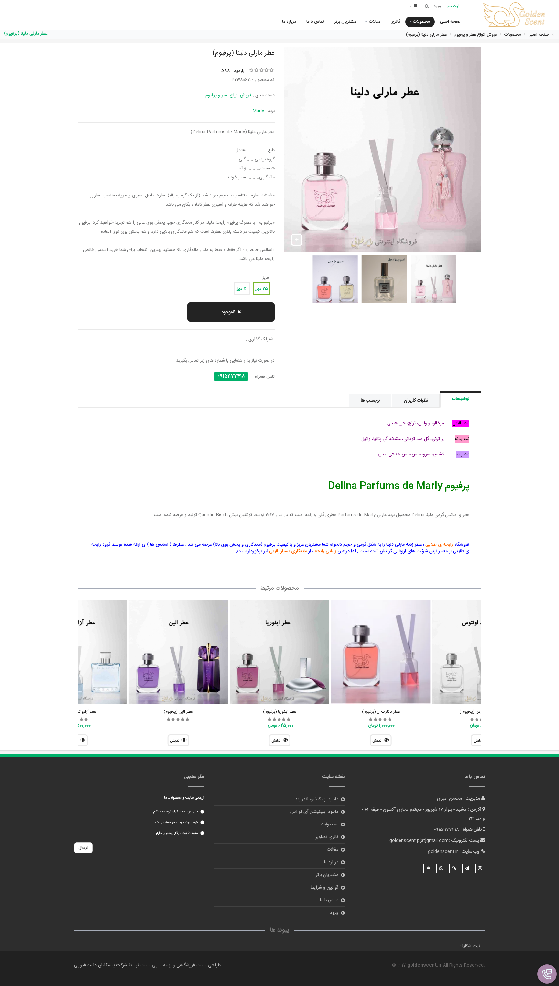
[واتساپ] (441, 868)
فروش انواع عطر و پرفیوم (228, 95)
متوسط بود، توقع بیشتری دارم (177, 833)
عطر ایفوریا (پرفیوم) (279, 711)
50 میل (242, 289)
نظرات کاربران (416, 401)
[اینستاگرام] (480, 868)
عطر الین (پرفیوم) (178, 711)
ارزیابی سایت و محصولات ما (184, 798)
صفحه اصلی (450, 21)
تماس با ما (315, 21)
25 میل (261, 289)
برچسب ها (370, 401)
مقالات (374, 21)
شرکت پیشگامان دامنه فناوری (100, 965)
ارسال (83, 848)
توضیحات (460, 399)
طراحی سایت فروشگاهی (198, 965)
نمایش (376, 741)
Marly (258, 111)
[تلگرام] (467, 868)
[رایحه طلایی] (515, 15)
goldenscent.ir (443, 852)
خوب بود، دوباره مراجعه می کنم (176, 822)
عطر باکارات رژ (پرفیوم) (381, 711)
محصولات (421, 21)
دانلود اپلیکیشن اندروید (316, 799)
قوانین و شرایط (324, 887)
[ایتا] (454, 868)
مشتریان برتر (345, 21)
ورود (334, 913)
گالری (395, 21)
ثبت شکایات (469, 946)
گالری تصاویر (326, 837)
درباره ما (289, 21)
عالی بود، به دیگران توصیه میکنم (175, 812)
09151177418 (231, 376)
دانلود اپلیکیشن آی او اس (314, 812)
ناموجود (228, 312)
